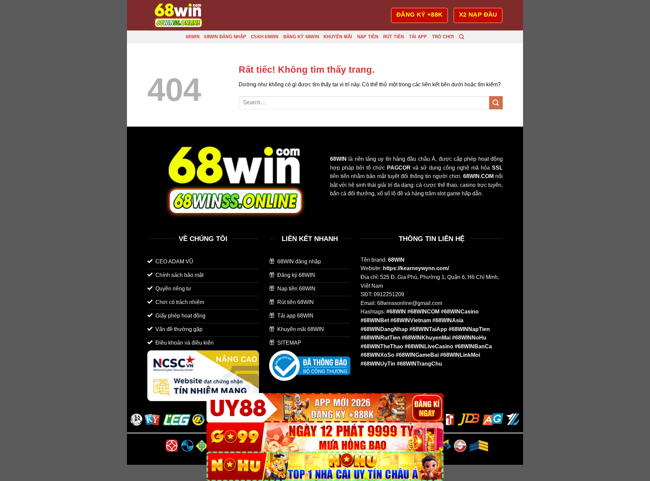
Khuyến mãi (338, 36)
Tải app (418, 36)
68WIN (192, 36)
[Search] (461, 36)
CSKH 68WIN (265, 36)
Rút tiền (393, 36)
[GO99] (325, 437)
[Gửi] (496, 102)
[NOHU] (325, 466)
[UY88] (325, 407)
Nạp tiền (367, 36)
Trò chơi (443, 36)
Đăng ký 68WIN (301, 36)
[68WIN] (181, 15)
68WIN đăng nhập (225, 36)
